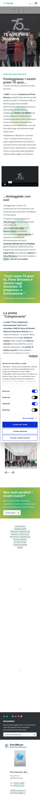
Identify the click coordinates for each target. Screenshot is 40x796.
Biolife (6, 259)
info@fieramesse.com (18, 790)
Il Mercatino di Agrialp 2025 (20, 531)
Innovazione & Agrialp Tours (20, 537)
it (19, 671)
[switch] (35, 397)
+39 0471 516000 (18, 783)
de (19, 589)
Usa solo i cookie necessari (20, 438)
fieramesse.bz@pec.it (17, 793)
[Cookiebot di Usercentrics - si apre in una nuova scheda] (29, 356)
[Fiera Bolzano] (7, 746)
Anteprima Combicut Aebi (20, 534)
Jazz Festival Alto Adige (13, 228)
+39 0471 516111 (18, 785)
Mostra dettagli (28, 418)
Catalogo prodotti (20, 529)
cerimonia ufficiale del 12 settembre (19, 243)
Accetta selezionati (20, 431)
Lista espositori (20, 526)
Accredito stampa (20, 542)
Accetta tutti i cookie (20, 424)
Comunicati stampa (20, 544)
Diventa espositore (20, 539)
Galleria (20, 547)
